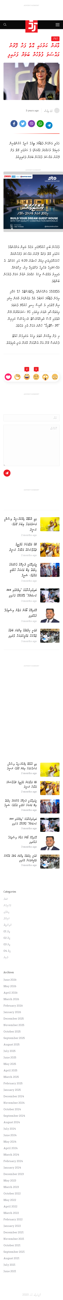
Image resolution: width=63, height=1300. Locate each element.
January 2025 (12, 1089)
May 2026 (10, 986)
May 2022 (10, 1200)
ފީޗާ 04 (7, 950)
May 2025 (10, 1064)
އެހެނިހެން (7, 905)
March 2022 (11, 1213)
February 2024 (13, 1161)
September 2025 (14, 1038)
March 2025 (11, 1077)
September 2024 (14, 1115)
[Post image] (49, 524)
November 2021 (14, 1238)
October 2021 (12, 1245)
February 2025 (13, 1083)
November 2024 (14, 1102)
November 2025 (14, 1025)
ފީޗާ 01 (7, 931)
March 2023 (11, 1187)
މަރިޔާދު (6, 918)
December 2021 (14, 1232)
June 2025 (10, 1057)
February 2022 (13, 1219)
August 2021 (11, 1258)
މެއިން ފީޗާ (7, 925)
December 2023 (14, 1174)
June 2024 (10, 1135)
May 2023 (10, 1180)
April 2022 (10, 1206)
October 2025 (12, 1031)
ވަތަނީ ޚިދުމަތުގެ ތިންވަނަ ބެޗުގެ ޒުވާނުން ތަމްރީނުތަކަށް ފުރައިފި (22, 633)
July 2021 (9, 1264)
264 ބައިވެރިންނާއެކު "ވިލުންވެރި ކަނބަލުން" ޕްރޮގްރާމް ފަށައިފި (21, 593)
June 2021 (10, 1271)
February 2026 (13, 1005)
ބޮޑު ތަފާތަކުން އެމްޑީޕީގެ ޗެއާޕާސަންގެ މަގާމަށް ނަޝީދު (23, 547)
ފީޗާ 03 (7, 944)
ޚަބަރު (55, 38)
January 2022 (12, 1226)
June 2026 (10, 979)
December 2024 (14, 1096)
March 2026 (11, 999)
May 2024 (10, 1141)
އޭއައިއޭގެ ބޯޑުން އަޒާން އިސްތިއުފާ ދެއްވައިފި (21, 613)
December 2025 (14, 1018)
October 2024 (12, 1109)
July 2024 (10, 1128)
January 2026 (12, 1012)
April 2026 (11, 992)
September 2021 (14, 1251)
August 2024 (12, 1122)
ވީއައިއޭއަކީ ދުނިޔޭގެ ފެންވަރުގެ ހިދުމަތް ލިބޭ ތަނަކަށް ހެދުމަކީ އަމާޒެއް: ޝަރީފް (23, 570)
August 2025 (12, 1044)
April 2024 (11, 1148)
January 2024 (12, 1167)
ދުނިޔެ (6, 957)
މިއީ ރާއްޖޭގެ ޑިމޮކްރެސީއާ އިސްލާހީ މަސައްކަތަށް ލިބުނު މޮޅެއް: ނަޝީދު (20, 524)
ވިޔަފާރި (6, 912)
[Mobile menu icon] (57, 25)
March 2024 (11, 1154)
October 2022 (12, 1193)
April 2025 (10, 1070)
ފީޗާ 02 (7, 938)
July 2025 (10, 1051)
